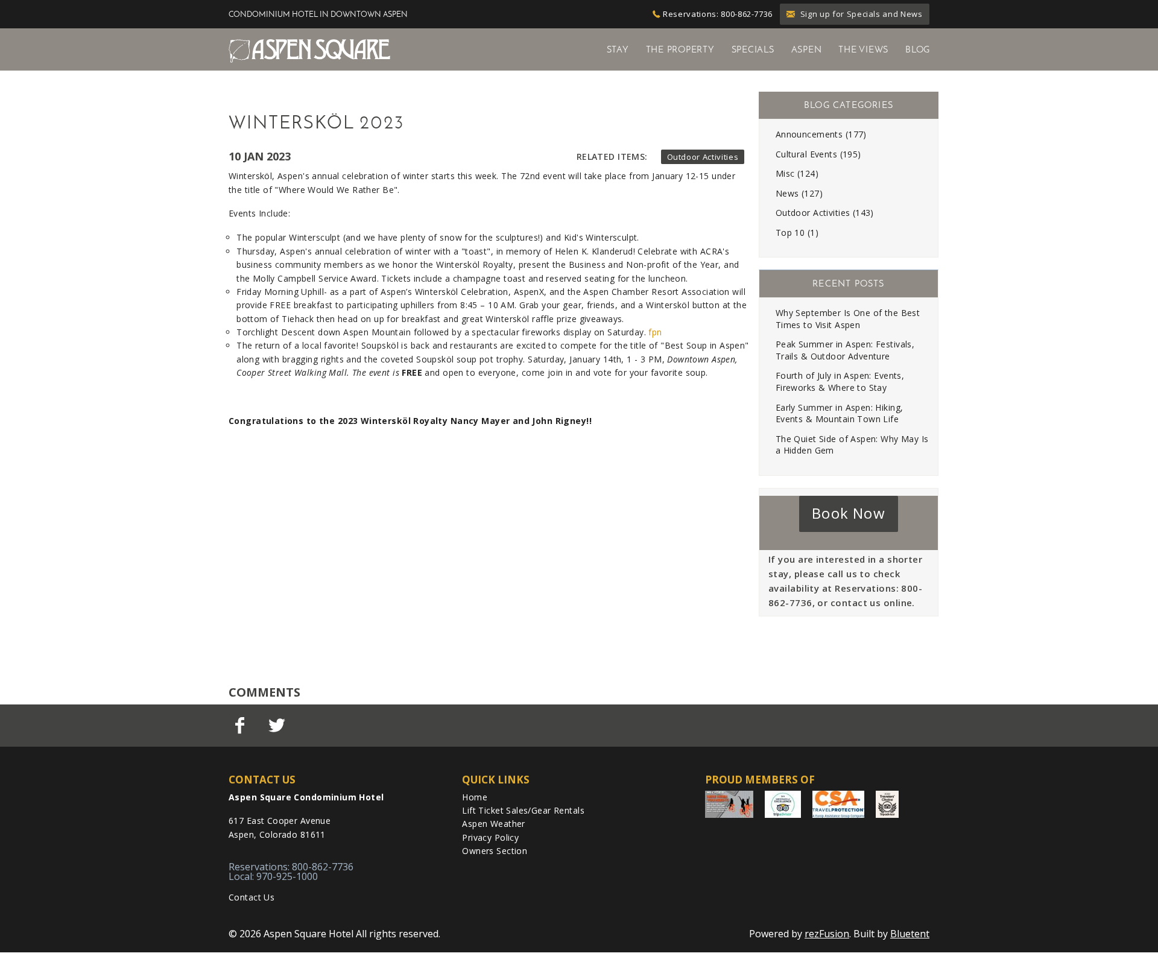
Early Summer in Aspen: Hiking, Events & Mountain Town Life (839, 413)
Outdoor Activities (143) (825, 212)
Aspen (806, 49)
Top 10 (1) (797, 232)
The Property (680, 49)
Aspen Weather (493, 823)
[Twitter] (277, 725)
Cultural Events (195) (818, 154)
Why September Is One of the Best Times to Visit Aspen (848, 319)
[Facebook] (241, 725)
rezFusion (827, 933)
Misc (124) (797, 173)
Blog (917, 49)
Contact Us (251, 897)
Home (474, 797)
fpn (655, 332)
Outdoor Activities (703, 156)
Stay (618, 49)
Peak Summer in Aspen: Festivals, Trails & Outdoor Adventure (845, 350)
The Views (863, 49)
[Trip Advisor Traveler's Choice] (887, 804)
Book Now (848, 513)
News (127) (799, 193)
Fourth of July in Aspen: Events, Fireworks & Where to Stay (840, 381)
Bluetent (909, 933)
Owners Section (494, 850)
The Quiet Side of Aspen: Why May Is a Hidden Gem (852, 445)
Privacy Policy (490, 837)
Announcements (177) (821, 134)
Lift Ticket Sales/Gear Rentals (523, 810)
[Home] (309, 50)
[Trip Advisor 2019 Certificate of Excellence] (783, 804)
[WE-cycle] (729, 804)
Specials (753, 49)
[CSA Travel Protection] (838, 804)
